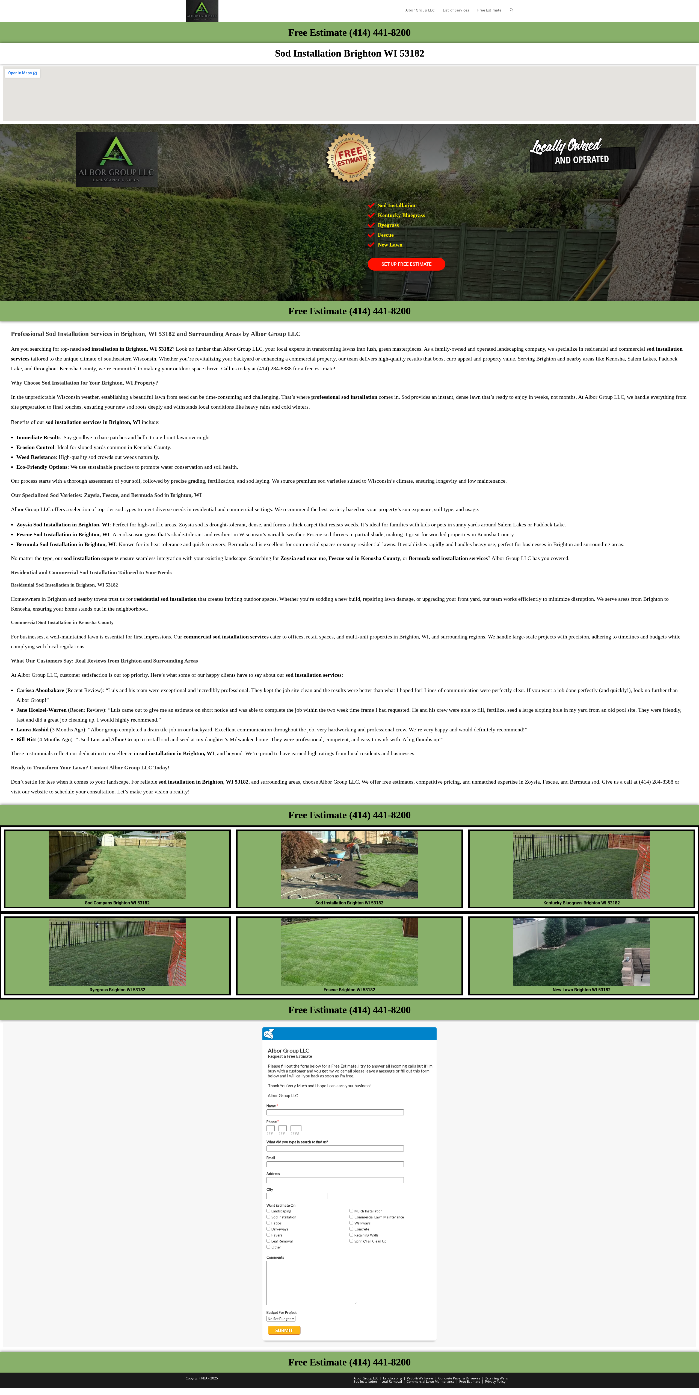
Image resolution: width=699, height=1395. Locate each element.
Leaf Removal (391, 1381)
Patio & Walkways (420, 1378)
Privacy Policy (495, 1381)
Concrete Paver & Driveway (459, 1378)
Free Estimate (469, 1381)
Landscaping (392, 1378)
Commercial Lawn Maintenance (431, 1381)
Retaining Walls (496, 1378)
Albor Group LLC (366, 1378)
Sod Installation (365, 1381)
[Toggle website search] (511, 10)
